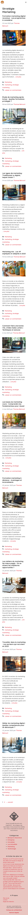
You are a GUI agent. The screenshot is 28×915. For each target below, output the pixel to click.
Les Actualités (12, 844)
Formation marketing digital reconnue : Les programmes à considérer (14, 18)
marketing (8, 85)
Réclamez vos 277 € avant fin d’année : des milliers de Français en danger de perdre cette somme (13, 860)
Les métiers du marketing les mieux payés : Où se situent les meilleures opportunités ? (12, 564)
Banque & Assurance (15, 838)
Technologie (12, 849)
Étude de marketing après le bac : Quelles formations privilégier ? (13, 99)
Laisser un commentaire (13, 90)
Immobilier (11, 842)
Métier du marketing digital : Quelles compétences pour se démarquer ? (14, 725)
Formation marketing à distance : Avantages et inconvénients (12, 480)
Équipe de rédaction (8, 901)
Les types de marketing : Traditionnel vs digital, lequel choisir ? (12, 175)
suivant (9, 802)
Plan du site (6, 898)
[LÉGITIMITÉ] (2, 2)
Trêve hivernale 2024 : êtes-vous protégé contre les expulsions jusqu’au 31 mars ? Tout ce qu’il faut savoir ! (13, 881)
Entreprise (11, 840)
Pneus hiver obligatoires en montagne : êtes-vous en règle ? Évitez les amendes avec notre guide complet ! (14, 876)
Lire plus (18, 77)
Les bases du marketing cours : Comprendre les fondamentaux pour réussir (13, 404)
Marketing (8, 82)
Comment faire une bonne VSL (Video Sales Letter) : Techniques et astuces (13, 328)
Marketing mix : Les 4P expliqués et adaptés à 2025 (14, 253)
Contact (5, 900)
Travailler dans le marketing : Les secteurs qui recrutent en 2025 (14, 644)
